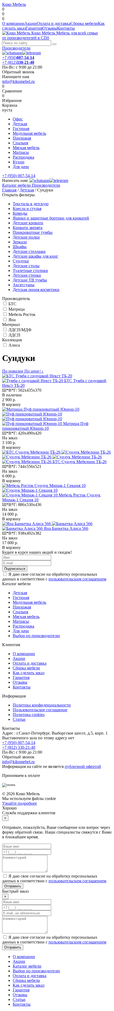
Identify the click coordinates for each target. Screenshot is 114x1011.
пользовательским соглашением (77, 579)
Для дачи (21, 166)
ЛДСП (14, 335)
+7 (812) (18, 62)
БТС (12, 304)
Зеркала (20, 242)
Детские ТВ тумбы (30, 280)
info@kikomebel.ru (18, 81)
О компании (13, 23)
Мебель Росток (22, 314)
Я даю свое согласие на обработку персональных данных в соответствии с (54, 576)
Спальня (20, 143)
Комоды (20, 213)
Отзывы (49, 28)
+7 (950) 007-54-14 (18, 175)
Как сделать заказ (28, 672)
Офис (18, 119)
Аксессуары (23, 285)
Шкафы (20, 246)
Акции (30, 23)
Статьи (19, 719)
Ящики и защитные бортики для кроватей (51, 218)
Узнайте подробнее (19, 803)
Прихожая (22, 138)
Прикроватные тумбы (32, 232)
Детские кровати (28, 223)
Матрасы (21, 152)
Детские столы (26, 265)
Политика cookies (29, 714)
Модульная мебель (29, 133)
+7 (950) (18, 57)
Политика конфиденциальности (42, 705)
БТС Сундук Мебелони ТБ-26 (79, 461)
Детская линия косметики (36, 289)
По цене (33, 371)
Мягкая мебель (26, 147)
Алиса (14, 345)
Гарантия (34, 28)
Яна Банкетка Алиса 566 (66, 528)
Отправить (12, 886)
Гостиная (21, 128)
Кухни (18, 162)
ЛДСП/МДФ (20, 330)
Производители (16, 48)
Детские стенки (27, 275)
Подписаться (14, 569)
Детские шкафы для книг (35, 256)
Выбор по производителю (36, 635)
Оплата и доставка (54, 23)
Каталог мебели (16, 185)
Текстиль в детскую (31, 204)
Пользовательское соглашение (40, 710)
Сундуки (21, 261)
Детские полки (26, 237)
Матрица (16, 309)
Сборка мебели (84, 23)
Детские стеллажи (29, 251)
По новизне (13, 371)
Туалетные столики (30, 270)
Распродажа (23, 157)
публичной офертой (83, 766)
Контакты (66, 28)
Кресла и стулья (27, 208)
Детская (20, 124)
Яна (12, 319)
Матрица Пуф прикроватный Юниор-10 (45, 426)
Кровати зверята (27, 227)
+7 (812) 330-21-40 (18, 747)
